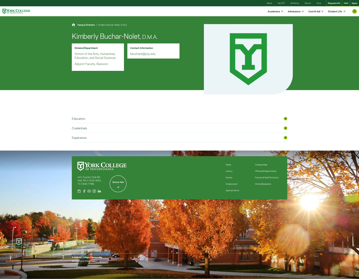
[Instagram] (94, 191)
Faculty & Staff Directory (267, 177)
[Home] (74, 24)
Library (229, 171)
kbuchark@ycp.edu (142, 54)
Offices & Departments (265, 171)
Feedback (275, 260)
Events (229, 177)
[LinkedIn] (99, 191)
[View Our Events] (79, 191)
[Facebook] (84, 191)
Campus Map (261, 164)
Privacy (284, 260)
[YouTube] (89, 191)
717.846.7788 (85, 183)
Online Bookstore (263, 183)
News (228, 164)
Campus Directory (86, 24)
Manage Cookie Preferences (83, 261)
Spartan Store (232, 190)
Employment (232, 183)
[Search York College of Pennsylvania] (354, 11)
